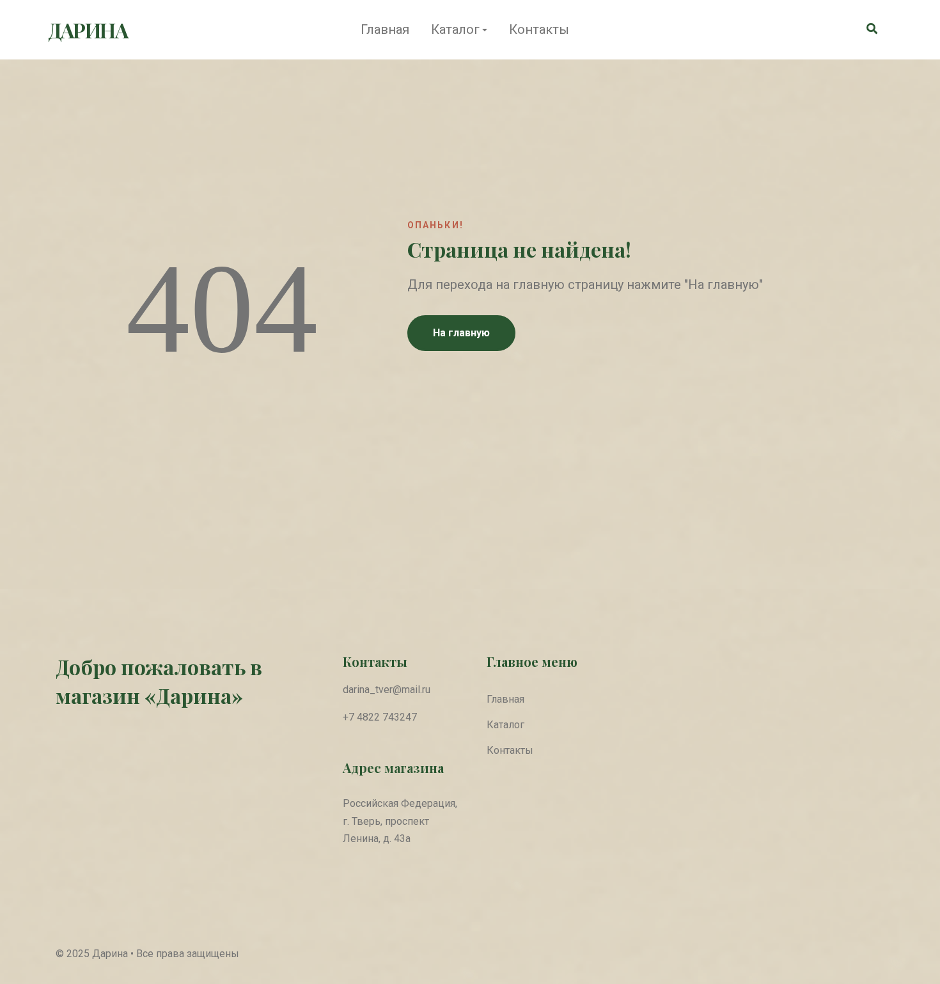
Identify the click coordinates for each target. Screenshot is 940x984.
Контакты (539, 29)
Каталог (455, 29)
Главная (385, 29)
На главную (461, 333)
